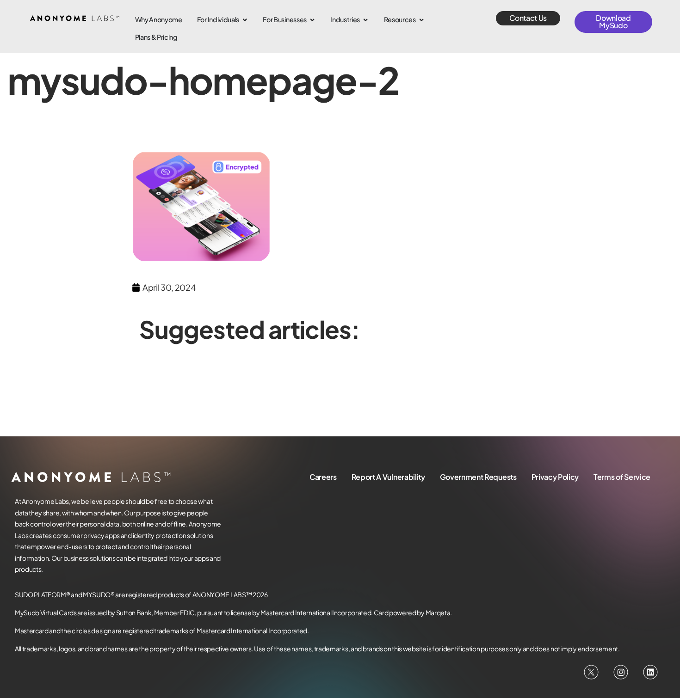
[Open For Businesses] (312, 20)
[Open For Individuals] (244, 20)
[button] (528, 18)
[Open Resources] (421, 20)
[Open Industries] (365, 20)
